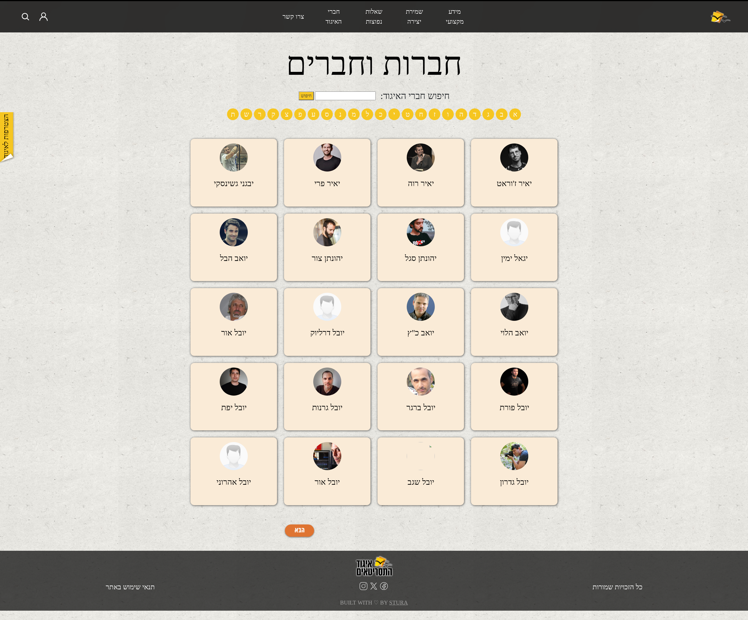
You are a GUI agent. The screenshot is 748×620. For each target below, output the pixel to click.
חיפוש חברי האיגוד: (415, 96)
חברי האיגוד (333, 16)
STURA (398, 603)
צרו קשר (293, 16)
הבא (300, 531)
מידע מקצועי (455, 16)
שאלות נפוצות (374, 16)
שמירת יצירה (414, 16)
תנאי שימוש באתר (130, 587)
